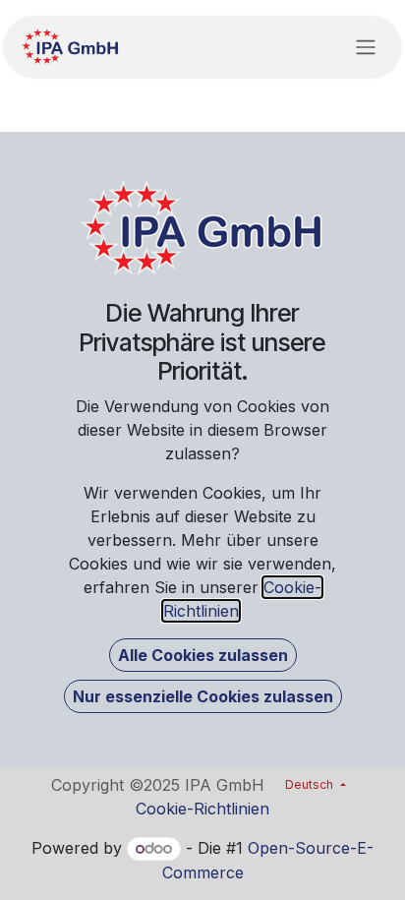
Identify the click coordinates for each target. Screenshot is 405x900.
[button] (203, 655)
